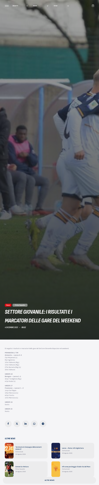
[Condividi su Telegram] (43, 423)
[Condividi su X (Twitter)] (17, 423)
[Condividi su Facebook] (8, 423)
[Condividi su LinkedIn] (25, 423)
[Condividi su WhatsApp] (34, 423)
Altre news (49, 480)
